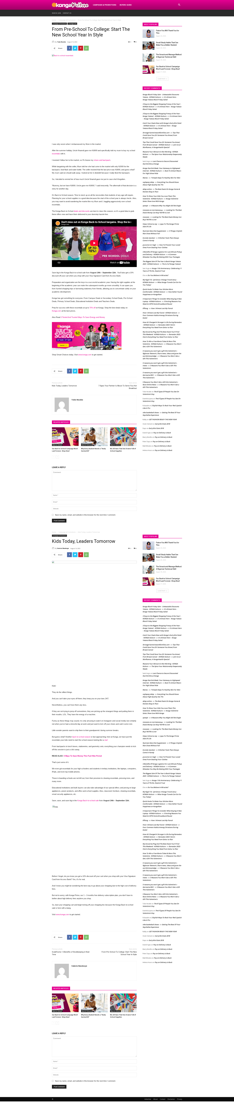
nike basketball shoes (151, 412)
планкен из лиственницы (153, 210)
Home (54, 20)
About (155, 1099)
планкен (146, 217)
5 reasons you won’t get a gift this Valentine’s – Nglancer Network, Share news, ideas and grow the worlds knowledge (162, 353)
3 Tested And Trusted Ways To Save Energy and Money (83, 317)
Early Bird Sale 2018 (162, 424)
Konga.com (56, 311)
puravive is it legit (149, 245)
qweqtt (145, 206)
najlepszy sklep (148, 182)
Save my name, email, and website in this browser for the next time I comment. (85, 515)
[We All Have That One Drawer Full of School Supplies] (123, 436)
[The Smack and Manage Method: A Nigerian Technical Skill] (148, 57)
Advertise (147, 1099)
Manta (145, 178)
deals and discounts (82, 211)
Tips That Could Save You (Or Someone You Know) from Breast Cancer (161, 135)
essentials (56, 154)
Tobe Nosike (61, 42)
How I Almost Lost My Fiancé (162, 308)
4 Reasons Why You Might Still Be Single (166, 206)
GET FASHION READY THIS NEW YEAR (163, 419)
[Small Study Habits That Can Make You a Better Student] (148, 45)
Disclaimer (171, 1099)
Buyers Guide (126, 5)
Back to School (57, 445)
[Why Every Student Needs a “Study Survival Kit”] (94, 436)
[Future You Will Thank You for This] (148, 33)
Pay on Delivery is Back (162, 433)
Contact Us (67, 13)
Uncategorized (72, 23)
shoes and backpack (102, 160)
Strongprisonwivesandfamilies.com (156, 133)
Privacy (179, 1099)
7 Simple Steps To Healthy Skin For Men (165, 178)
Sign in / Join (56, 13)
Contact (162, 1099)
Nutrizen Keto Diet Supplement (154, 231)
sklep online (147, 189)
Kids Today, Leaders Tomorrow (64, 386)
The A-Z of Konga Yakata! (171, 264)
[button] (179, 5)
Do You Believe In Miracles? (158, 275)
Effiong (145, 308)
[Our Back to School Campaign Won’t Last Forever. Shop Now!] (65, 436)
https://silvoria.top (150, 224)
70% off (92, 308)
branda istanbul (149, 238)
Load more (161, 79)
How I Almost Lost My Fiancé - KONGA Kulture (160, 313)
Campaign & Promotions (104, 5)
